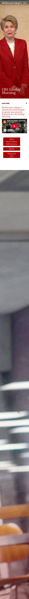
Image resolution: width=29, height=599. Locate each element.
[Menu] (24, 3)
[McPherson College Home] (11, 3)
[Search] (20, 3)
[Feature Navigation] (26, 103)
